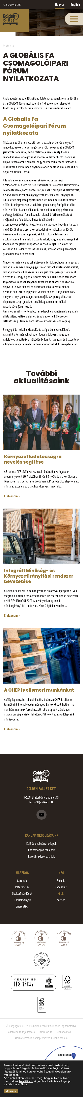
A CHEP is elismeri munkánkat (39, 690)
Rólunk (61, 880)
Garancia (22, 880)
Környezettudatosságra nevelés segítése (33, 459)
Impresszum (45, 1032)
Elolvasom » (12, 496)
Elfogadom (11, 1091)
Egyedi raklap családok (41, 856)
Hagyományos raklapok (41, 850)
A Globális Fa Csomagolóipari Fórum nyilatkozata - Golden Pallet (11, 19)
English (75, 4)
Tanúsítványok (22, 900)
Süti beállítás (64, 1032)
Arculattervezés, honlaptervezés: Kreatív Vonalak (41, 1038)
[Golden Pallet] (41, 776)
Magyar (59, 4)
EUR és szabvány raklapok (41, 843)
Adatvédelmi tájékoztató (21, 1032)
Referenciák (22, 887)
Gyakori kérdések (22, 893)
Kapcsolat (60, 887)
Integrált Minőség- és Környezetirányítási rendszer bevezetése (38, 576)
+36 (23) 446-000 (12, 4)
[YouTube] (41, 815)
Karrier (61, 900)
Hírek (61, 893)
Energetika (22, 906)
